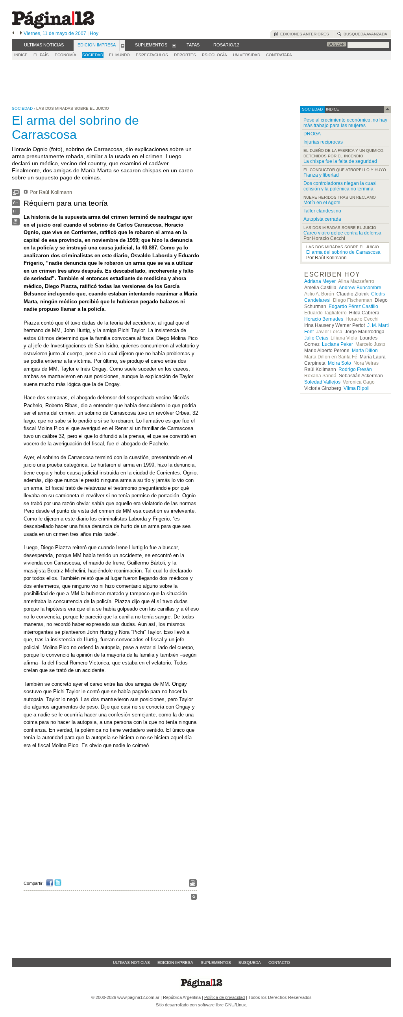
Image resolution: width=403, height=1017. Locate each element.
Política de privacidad (224, 997)
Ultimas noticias (131, 962)
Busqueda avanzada (364, 34)
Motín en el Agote (321, 202)
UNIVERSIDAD (246, 55)
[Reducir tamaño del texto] (16, 213)
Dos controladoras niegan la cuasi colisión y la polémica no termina (340, 186)
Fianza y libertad (321, 175)
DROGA (312, 134)
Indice (21, 55)
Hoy (94, 33)
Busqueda (249, 962)
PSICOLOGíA (214, 55)
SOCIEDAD (92, 55)
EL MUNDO (119, 55)
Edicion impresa (175, 962)
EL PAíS (41, 55)
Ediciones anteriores (303, 34)
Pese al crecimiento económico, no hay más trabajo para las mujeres (345, 122)
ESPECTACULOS (152, 55)
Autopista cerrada (322, 219)
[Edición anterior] (13, 33)
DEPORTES (185, 55)
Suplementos (216, 962)
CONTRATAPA (279, 55)
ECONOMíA (65, 55)
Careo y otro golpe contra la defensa (342, 233)
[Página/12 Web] (53, 27)
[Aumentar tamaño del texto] (16, 205)
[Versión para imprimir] (16, 224)
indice (332, 109)
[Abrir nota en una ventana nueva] (16, 194)
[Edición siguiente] (21, 33)
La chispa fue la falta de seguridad (340, 161)
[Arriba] (194, 898)
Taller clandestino (322, 211)
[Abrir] (122, 45)
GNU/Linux (235, 1004)
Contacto (279, 962)
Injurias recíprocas (323, 142)
